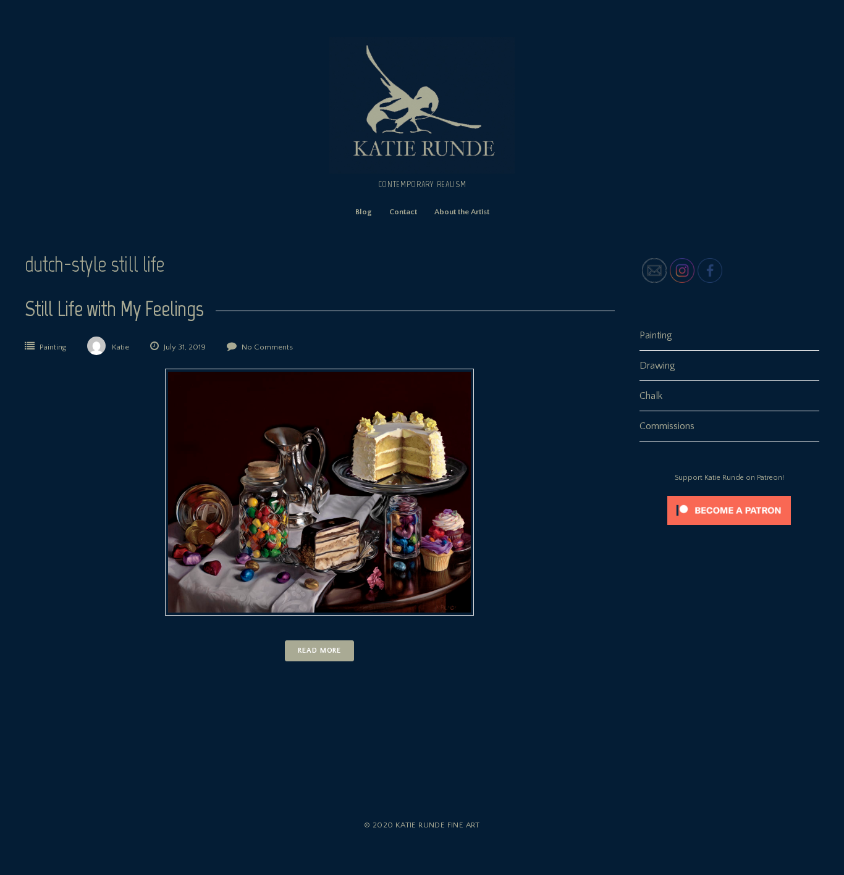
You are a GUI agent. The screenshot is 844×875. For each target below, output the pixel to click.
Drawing (657, 365)
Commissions (666, 426)
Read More (319, 651)
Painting (53, 347)
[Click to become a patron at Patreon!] (729, 528)
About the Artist (461, 211)
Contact (403, 211)
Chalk (650, 395)
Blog (363, 211)
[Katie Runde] (422, 170)
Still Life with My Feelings (114, 308)
